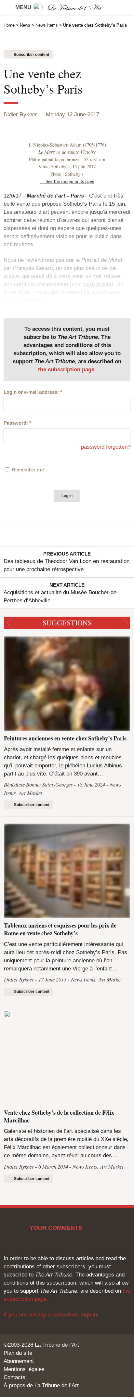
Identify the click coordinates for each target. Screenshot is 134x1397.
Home (9, 25)
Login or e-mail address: (33, 392)
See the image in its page (70, 181)
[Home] (67, 7)
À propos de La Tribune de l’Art (41, 1385)
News (25, 25)
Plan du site (18, 1353)
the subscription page (66, 369)
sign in (89, 1315)
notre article (96, 284)
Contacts (14, 1377)
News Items (46, 25)
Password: (17, 423)
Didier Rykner (20, 114)
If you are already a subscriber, (42, 1315)
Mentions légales (24, 1369)
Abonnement (19, 1361)
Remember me (28, 469)
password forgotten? (105, 447)
